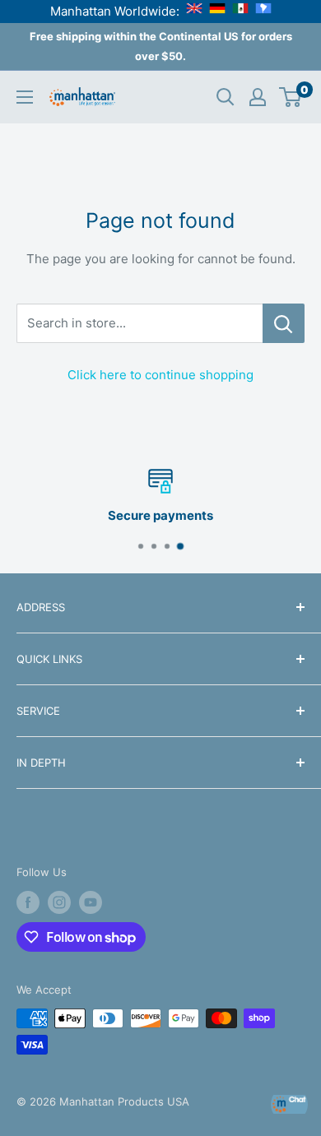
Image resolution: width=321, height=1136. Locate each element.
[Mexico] (240, 11)
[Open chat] (289, 1104)
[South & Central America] (263, 11)
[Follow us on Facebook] (28, 902)
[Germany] (217, 11)
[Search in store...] (284, 323)
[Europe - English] (194, 11)
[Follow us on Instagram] (59, 902)
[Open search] (225, 97)
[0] (291, 97)
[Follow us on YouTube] (90, 902)
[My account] (257, 97)
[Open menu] (24, 97)
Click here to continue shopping (160, 375)
